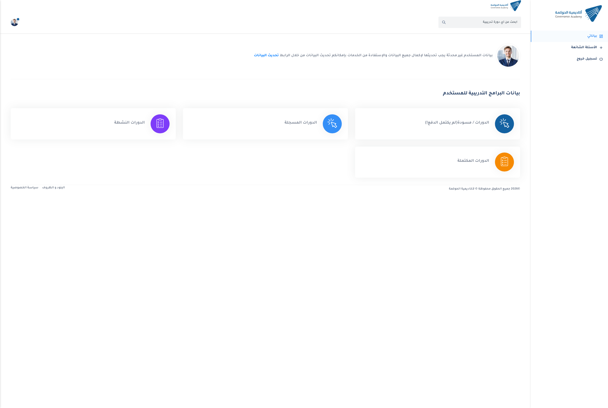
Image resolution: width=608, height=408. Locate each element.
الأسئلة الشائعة (584, 47)
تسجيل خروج (587, 59)
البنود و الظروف (53, 188)
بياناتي (592, 36)
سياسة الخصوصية (24, 188)
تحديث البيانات (266, 56)
